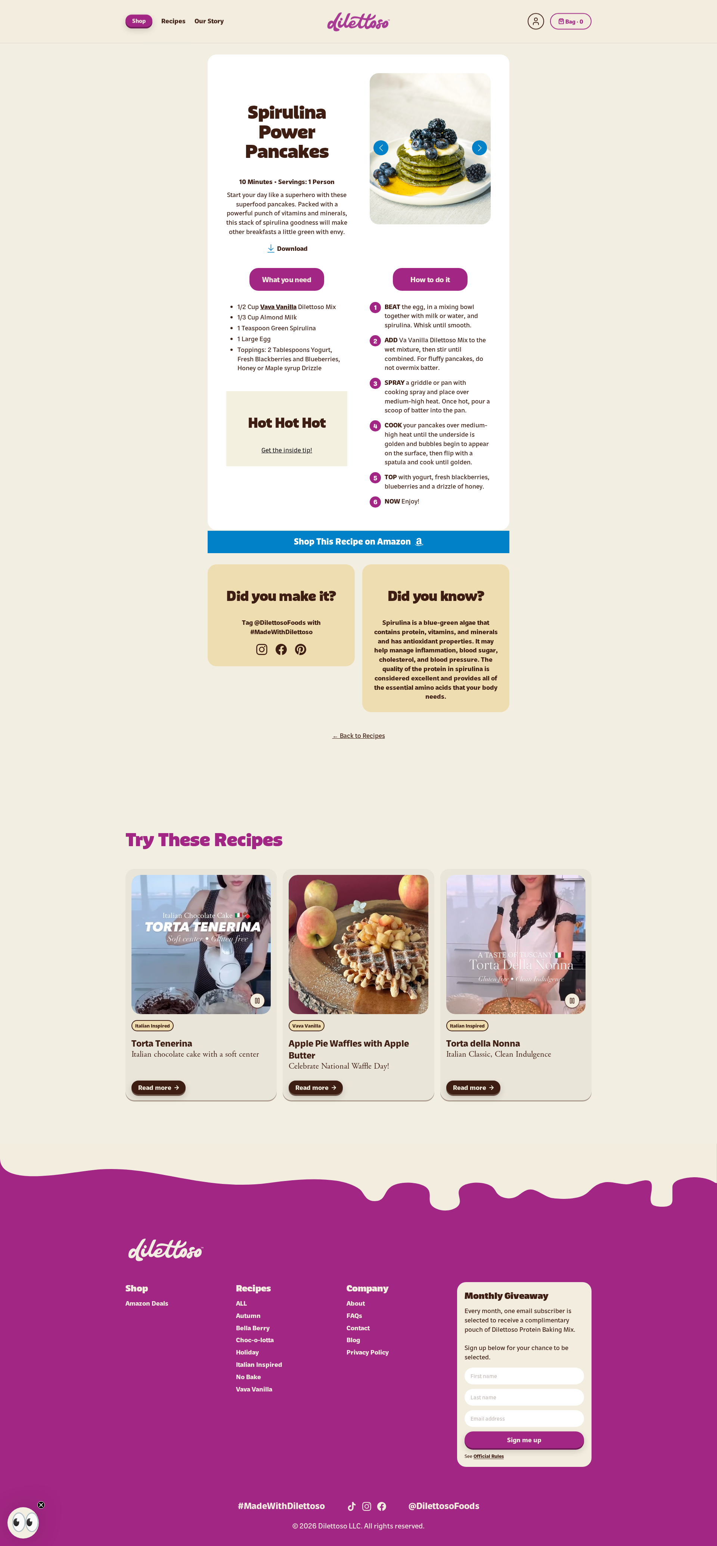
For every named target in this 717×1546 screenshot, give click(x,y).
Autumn (248, 1315)
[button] (380, 147)
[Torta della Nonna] (516, 944)
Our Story (209, 20)
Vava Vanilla (278, 306)
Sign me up (524, 1439)
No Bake (248, 1376)
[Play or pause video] (257, 1000)
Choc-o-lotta (255, 1339)
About (356, 1303)
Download (292, 248)
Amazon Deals (146, 1303)
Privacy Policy (368, 1352)
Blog (353, 1339)
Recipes (173, 20)
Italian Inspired (152, 1025)
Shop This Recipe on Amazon (352, 542)
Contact (358, 1327)
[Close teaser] (41, 1505)
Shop (139, 20)
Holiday (247, 1352)
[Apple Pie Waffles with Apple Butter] (358, 944)
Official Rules (489, 1456)
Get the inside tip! (286, 449)
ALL (241, 1303)
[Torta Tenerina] (201, 944)
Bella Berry (253, 1327)
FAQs (354, 1315)
